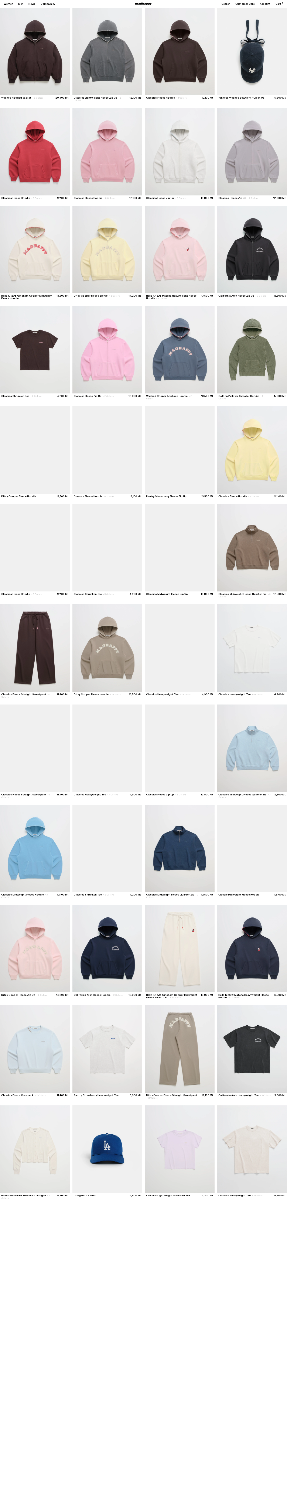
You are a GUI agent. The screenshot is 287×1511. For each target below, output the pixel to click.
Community (48, 3)
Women (8, 3)
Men (20, 3)
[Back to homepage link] (143, 4)
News (31, 3)
